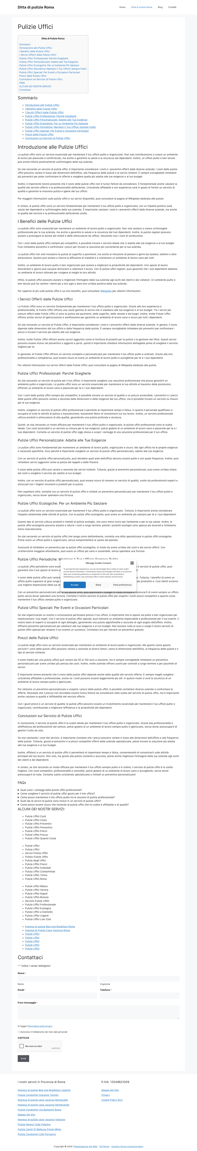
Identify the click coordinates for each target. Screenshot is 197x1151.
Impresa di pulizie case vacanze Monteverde (43, 1104)
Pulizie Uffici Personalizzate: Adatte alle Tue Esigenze (48, 61)
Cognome (105, 984)
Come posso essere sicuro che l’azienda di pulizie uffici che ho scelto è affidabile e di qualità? (74, 804)
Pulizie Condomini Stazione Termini (38, 1095)
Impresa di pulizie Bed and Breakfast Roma (50, 926)
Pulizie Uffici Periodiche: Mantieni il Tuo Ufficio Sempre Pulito (53, 68)
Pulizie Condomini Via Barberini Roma (39, 1109)
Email (21, 989)
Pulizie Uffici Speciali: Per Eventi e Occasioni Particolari (49, 72)
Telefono (106, 989)
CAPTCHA (23, 1037)
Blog (160, 7)
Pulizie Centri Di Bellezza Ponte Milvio (39, 1129)
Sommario (24, 44)
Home (122, 7)
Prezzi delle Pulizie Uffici (32, 75)
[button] (132, 563)
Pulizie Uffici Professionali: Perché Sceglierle (43, 58)
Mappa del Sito (26, 1114)
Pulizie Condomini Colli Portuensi (37, 1134)
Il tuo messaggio (28, 1002)
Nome (21, 984)
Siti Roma (104, 1146)
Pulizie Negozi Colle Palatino (34, 1124)
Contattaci (25, 89)
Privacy (105, 1095)
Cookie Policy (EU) (112, 1100)
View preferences (122, 584)
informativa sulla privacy (40, 1026)
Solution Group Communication (127, 1146)
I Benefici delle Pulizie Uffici (34, 51)
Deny (98, 584)
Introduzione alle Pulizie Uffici (35, 47)
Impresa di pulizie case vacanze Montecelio (43, 1100)
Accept (74, 584)
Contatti (172, 7)
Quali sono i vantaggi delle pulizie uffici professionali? (51, 790)
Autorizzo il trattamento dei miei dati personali (43, 1032)
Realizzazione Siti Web (85, 1146)
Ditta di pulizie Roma (36, 7)
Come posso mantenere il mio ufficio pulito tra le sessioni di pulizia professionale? (67, 797)
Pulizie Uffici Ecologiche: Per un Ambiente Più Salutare (49, 65)
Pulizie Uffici (32, 934)
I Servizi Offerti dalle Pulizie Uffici (37, 54)
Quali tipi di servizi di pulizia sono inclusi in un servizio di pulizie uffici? (60, 800)
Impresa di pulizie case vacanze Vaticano (41, 1119)
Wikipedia (106, 291)
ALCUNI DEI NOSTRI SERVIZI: (35, 86)
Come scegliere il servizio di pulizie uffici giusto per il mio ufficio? (57, 793)
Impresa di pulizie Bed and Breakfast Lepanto (44, 1090)
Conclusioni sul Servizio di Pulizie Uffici (40, 79)
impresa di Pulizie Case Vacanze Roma (47, 930)
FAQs (22, 82)
